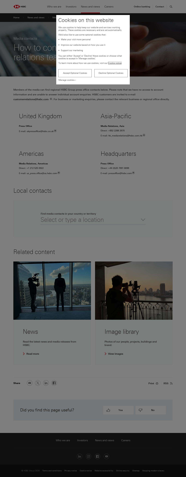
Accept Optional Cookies (75, 73)
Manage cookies (66, 80)
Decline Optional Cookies (111, 73)
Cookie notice (114, 63)
